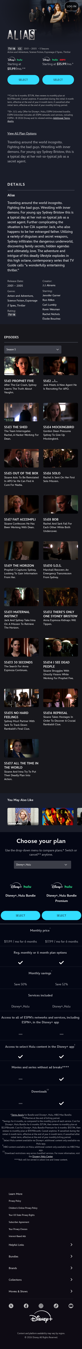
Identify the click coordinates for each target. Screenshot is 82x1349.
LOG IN (71, 6)
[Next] (75, 816)
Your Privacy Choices (18, 1229)
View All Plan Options (21, 133)
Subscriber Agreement (19, 1222)
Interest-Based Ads (17, 1236)
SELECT (23, 79)
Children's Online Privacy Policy (23, 1208)
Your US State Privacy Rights (22, 1215)
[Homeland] (23, 816)
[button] (41, 1245)
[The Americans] (57, 816)
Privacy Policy (15, 1201)
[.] (11, 1306)
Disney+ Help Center (42, 1156)
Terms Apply (17, 1115)
